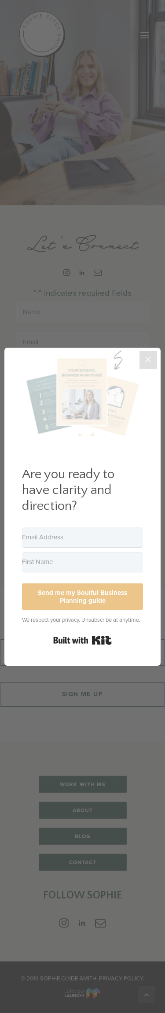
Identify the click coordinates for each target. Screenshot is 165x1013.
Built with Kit (82, 640)
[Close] (148, 360)
